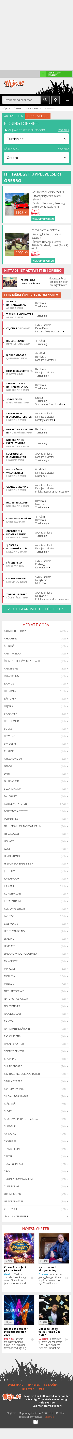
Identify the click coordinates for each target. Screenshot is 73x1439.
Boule (8, 728)
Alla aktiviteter (18, 1216)
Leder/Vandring (14, 931)
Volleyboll (11, 1209)
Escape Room (12, 788)
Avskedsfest (12, 668)
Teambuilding (12, 1149)
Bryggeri (10, 743)
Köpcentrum (12, 901)
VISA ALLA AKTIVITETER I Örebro (34, 609)
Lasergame (11, 923)
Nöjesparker (12, 1006)
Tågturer (10, 1141)
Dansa (8, 766)
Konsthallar (12, 893)
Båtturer (10, 698)
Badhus (9, 683)
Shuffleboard (13, 1066)
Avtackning (11, 676)
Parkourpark (12, 1036)
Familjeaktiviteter (15, 803)
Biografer (10, 713)
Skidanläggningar (16, 1096)
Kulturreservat (14, 908)
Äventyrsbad (12, 653)
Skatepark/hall (14, 1089)
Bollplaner (11, 721)
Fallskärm (10, 796)
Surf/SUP (10, 1126)
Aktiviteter (32, 108)
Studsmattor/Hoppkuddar (21, 1119)
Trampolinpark (14, 1164)
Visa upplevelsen (43, 218)
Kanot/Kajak (11, 878)
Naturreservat (14, 991)
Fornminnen (12, 818)
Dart (7, 773)
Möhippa (9, 976)
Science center (14, 1051)
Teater (8, 1156)
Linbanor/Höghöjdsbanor (21, 953)
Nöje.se (6, 108)
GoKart (9, 841)
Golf (7, 848)
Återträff (10, 646)
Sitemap (49, 1417)
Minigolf (9, 968)
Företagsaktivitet (16, 811)
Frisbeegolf (11, 833)
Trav (7, 1171)
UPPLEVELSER (37, 116)
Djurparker (11, 781)
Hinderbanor (12, 856)
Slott (8, 1111)
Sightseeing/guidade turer (22, 1074)
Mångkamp (10, 961)
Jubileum (9, 871)
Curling (9, 751)
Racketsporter (14, 1044)
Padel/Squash (13, 1013)
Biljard (8, 706)
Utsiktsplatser (14, 1201)
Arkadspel (10, 638)
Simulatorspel (13, 1081)
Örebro (18, 108)
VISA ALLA (63, 130)
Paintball (10, 1021)
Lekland (9, 938)
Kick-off (9, 886)
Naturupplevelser (16, 998)
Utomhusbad (12, 1194)
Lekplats (9, 946)
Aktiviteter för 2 (15, 631)
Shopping (10, 1059)
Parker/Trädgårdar (17, 1028)
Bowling (9, 736)
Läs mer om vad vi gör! (47, 1406)
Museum (9, 983)
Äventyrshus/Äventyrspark (22, 661)
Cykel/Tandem (13, 758)
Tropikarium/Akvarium (18, 1179)
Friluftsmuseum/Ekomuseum (22, 826)
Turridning (11, 1186)
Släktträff (11, 1104)
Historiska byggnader (18, 863)
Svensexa (10, 1134)
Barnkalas (10, 691)
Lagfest (9, 916)
